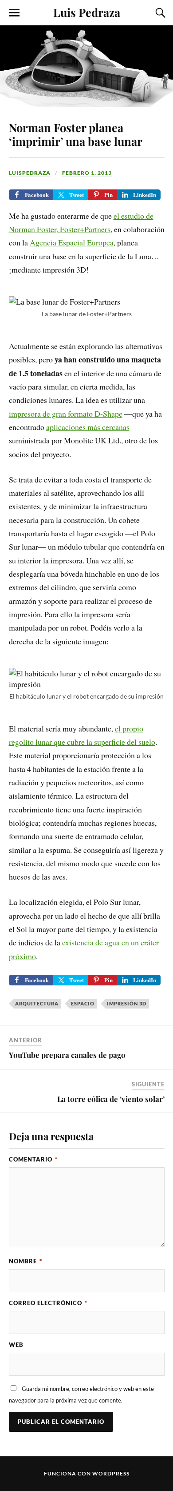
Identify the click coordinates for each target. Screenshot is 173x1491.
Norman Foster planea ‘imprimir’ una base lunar (75, 134)
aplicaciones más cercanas (88, 427)
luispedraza (30, 172)
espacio (82, 1003)
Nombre (25, 1261)
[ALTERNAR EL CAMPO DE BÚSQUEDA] (159, 13)
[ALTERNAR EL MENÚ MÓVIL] (14, 13)
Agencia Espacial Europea (72, 242)
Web (16, 1344)
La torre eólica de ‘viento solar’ (111, 1099)
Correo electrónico (48, 1302)
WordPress (111, 1473)
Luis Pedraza (86, 12)
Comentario (33, 1159)
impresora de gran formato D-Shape (65, 413)
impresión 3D (126, 1003)
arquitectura (37, 1003)
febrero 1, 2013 (87, 172)
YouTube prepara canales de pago (67, 1055)
